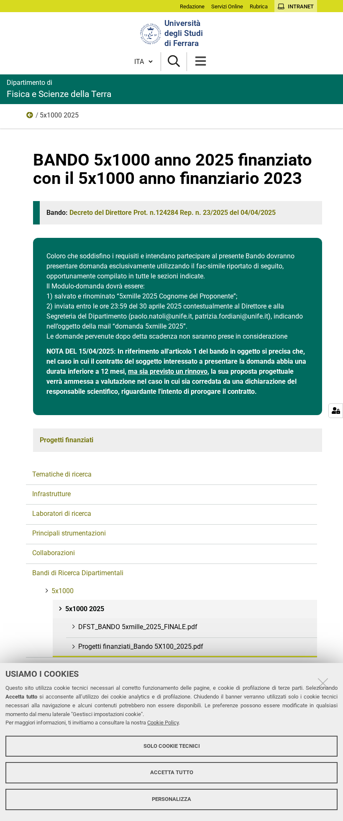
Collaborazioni (53, 553)
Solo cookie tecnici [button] (171, 746)
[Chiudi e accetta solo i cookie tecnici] (323, 683)
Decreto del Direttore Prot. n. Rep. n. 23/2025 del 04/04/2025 (172, 213)
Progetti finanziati (66, 440)
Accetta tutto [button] (171, 772)
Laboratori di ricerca (61, 514)
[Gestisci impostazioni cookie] (335, 410)
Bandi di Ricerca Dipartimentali (77, 573)
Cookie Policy (163, 722)
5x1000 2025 (84, 609)
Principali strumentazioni (69, 533)
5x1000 (30, 117)
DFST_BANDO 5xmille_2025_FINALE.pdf (137, 627)
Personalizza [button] (171, 799)
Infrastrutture (51, 494)
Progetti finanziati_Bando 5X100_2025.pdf (140, 646)
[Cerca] (174, 61)
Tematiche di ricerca (62, 474)
